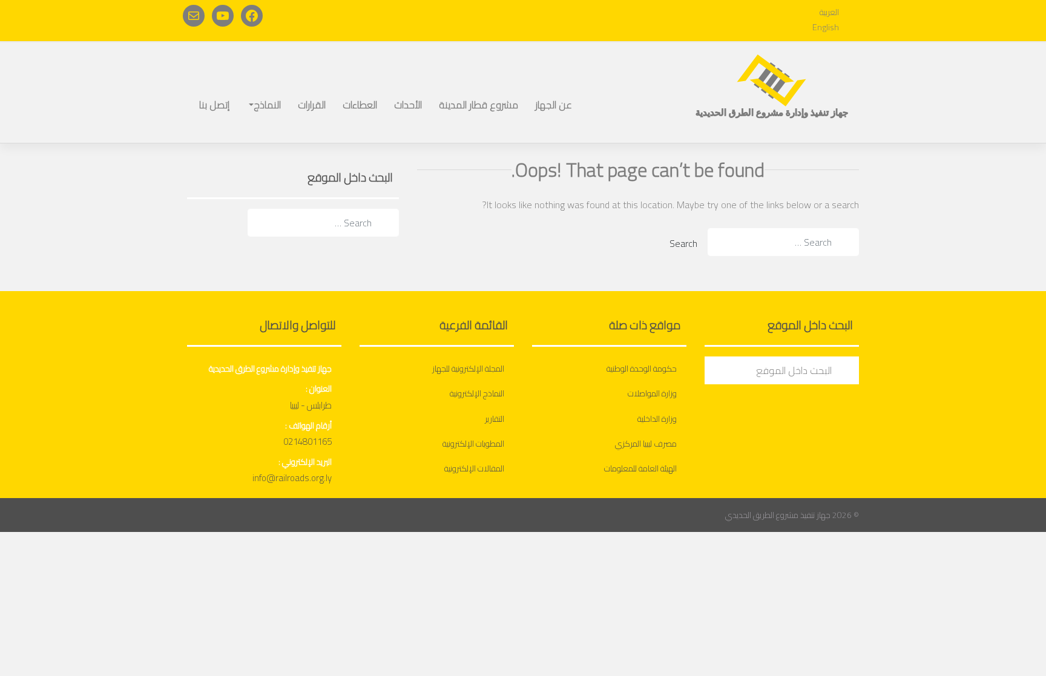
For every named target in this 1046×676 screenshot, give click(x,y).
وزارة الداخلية (657, 419)
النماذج (267, 105)
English (825, 27)
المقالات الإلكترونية (474, 468)
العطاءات (360, 105)
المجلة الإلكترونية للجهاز (468, 368)
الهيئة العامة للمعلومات (640, 468)
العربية (829, 12)
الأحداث (408, 105)
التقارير (494, 419)
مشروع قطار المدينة (478, 105)
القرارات (312, 105)
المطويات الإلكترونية (473, 443)
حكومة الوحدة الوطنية (642, 368)
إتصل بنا (214, 105)
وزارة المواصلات (652, 393)
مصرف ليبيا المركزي (646, 443)
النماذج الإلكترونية (477, 393)
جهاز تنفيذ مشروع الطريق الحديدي (778, 515)
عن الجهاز (553, 105)
